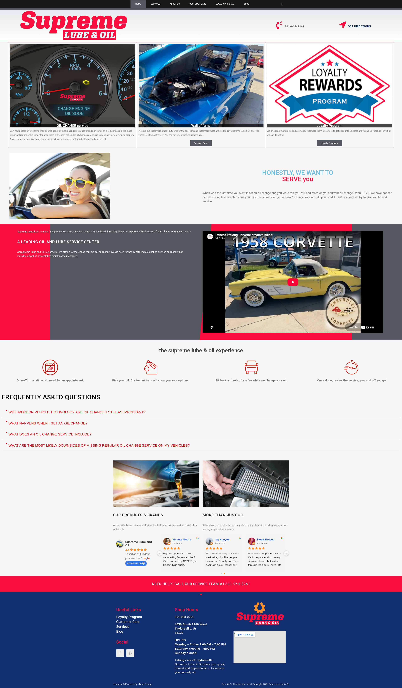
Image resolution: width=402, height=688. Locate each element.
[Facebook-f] (282, 4)
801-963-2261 (237, 584)
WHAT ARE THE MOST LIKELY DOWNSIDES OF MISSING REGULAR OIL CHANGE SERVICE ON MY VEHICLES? (99, 445)
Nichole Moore (266, 539)
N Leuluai (221, 539)
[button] (201, 143)
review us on (134, 563)
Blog (246, 4)
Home (138, 4)
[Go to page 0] (221, 573)
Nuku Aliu (178, 539)
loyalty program (225, 4)
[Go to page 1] (224, 573)
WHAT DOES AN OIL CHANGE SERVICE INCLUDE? (49, 434)
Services (155, 4)
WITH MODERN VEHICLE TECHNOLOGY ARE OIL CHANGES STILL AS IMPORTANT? (76, 412)
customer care (197, 4)
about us (175, 4)
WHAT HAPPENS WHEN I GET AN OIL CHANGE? (47, 423)
